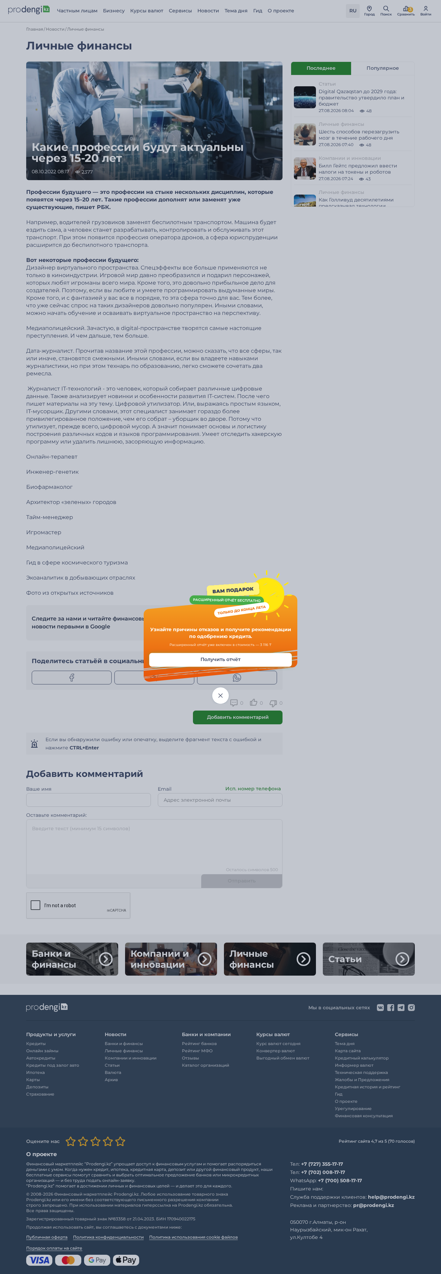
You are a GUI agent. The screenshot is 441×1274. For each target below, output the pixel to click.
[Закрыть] (220, 696)
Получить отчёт (220, 660)
